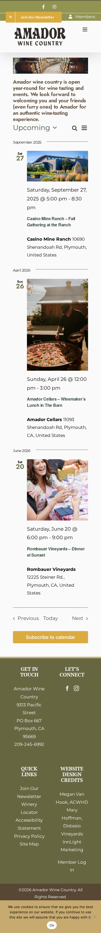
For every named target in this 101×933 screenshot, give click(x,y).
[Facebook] (67, 688)
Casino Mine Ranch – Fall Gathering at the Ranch (51, 221)
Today (50, 618)
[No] (94, 916)
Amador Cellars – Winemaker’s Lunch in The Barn (56, 402)
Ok (51, 925)
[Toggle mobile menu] (85, 29)
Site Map (29, 844)
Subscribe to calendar (50, 637)
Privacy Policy (29, 836)
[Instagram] (76, 688)
